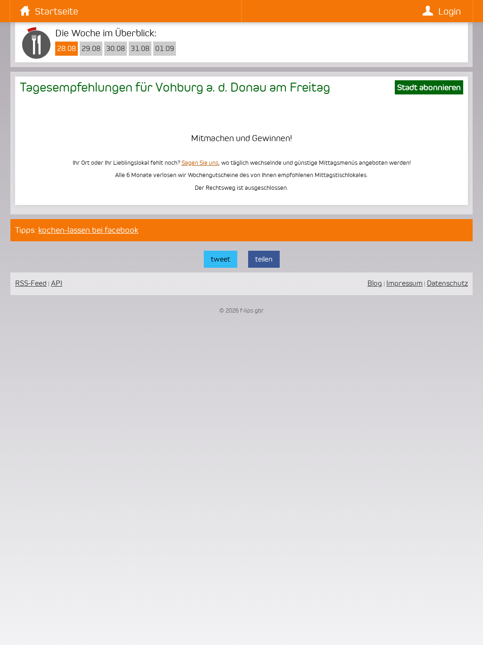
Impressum (404, 283)
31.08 (140, 48)
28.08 (66, 48)
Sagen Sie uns (200, 162)
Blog (374, 283)
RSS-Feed (31, 283)
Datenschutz (447, 283)
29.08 (91, 48)
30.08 (115, 48)
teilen (264, 259)
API (56, 283)
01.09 (164, 48)
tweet (220, 259)
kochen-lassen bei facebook (88, 230)
